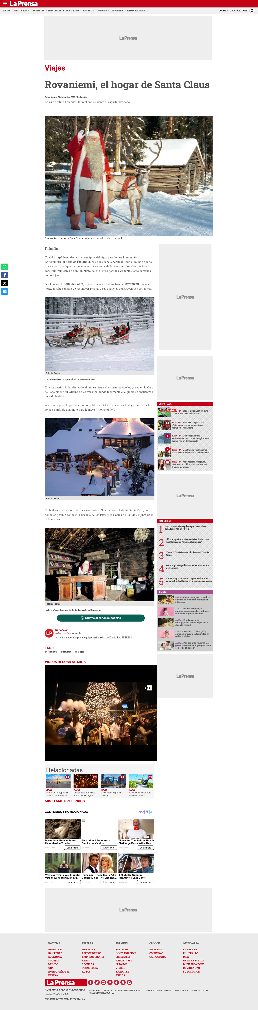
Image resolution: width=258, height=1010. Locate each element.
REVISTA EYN (191, 968)
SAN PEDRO (55, 953)
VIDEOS (120, 968)
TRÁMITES (122, 971)
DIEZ (186, 956)
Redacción (82, 97)
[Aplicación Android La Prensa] (123, 982)
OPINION (154, 943)
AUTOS (86, 971)
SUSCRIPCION (191, 971)
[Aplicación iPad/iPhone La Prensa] (116, 982)
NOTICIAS (54, 943)
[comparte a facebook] (4, 275)
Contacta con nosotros (158, 990)
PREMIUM (122, 943)
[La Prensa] (61, 983)
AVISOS (120, 975)
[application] (101, 713)
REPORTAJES (124, 960)
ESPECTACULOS (91, 953)
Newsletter (181, 990)
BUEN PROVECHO (193, 964)
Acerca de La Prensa (100, 990)
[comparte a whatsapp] (4, 267)
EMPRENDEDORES (93, 956)
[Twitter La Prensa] (97, 982)
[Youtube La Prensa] (110, 982)
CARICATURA (157, 956)
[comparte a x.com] (4, 283)
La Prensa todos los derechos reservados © (65, 992)
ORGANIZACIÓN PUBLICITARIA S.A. (65, 999)
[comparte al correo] (4, 291)
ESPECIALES (123, 956)
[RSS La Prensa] (129, 982)
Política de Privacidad (128, 990)
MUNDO (53, 964)
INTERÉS (87, 943)
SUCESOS (54, 960)
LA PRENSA (190, 949)
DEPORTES (88, 949)
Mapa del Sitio (199, 990)
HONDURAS (55, 949)
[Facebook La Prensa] (90, 982)
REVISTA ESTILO (193, 960)
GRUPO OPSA (191, 943)
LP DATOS (122, 964)
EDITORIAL (156, 949)
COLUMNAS (156, 953)
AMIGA (86, 960)
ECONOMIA (55, 956)
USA (51, 968)
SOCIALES (88, 964)
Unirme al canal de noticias (103, 618)
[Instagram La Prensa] (103, 982)
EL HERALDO (191, 953)
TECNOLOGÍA (90, 968)
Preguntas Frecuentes (101, 993)
